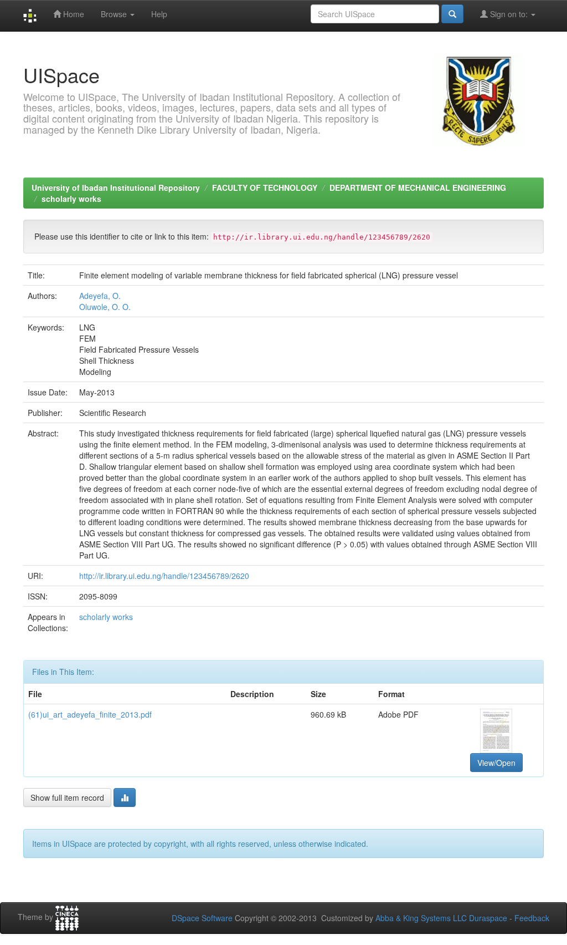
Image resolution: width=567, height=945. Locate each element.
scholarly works (71, 198)
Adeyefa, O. (100, 295)
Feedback (531, 917)
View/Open (496, 762)
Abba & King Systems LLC (421, 917)
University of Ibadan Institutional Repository (116, 187)
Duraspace (488, 917)
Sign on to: (509, 13)
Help (159, 13)
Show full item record (67, 797)
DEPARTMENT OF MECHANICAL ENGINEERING (417, 187)
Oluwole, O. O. (105, 306)
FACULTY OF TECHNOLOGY (264, 187)
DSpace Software (202, 917)
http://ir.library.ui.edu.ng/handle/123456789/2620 (164, 575)
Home (72, 13)
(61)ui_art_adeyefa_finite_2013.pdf (90, 714)
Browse (115, 13)
